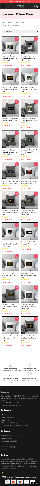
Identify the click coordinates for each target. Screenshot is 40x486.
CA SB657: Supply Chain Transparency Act (14, 426)
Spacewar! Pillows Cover (10, 25)
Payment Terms (6, 438)
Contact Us (5, 444)
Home (4, 22)
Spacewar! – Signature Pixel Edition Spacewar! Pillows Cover (28, 213)
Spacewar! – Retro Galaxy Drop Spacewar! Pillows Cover (10, 89)
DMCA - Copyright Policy (9, 423)
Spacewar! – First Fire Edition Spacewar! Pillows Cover (29, 89)
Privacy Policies (6, 420)
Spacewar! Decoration (16, 22)
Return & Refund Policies (9, 441)
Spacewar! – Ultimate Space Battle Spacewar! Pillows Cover (28, 58)
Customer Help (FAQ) (8, 447)
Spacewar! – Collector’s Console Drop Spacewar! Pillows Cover (9, 58)
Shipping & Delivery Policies (10, 435)
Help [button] (36, 483)
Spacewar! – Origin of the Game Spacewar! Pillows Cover (10, 275)
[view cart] (37, 6)
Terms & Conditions (7, 417)
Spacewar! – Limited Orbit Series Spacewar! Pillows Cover (10, 213)
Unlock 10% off (4, 477)
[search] (34, 6)
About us (4, 414)
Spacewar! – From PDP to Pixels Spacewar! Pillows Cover (29, 152)
